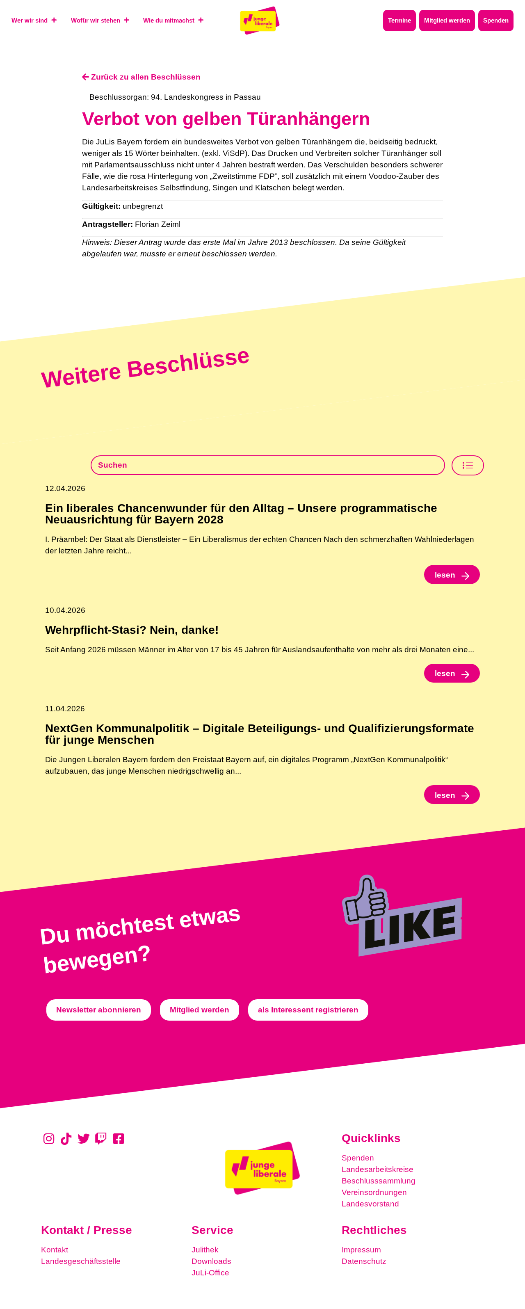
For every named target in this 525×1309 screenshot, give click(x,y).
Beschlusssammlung (378, 1181)
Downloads (211, 1261)
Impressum (361, 1249)
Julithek (205, 1249)
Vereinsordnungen (374, 1192)
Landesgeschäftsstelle (81, 1261)
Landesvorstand (370, 1203)
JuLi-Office (210, 1272)
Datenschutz (364, 1261)
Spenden (358, 1158)
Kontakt (54, 1249)
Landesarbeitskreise (377, 1169)
